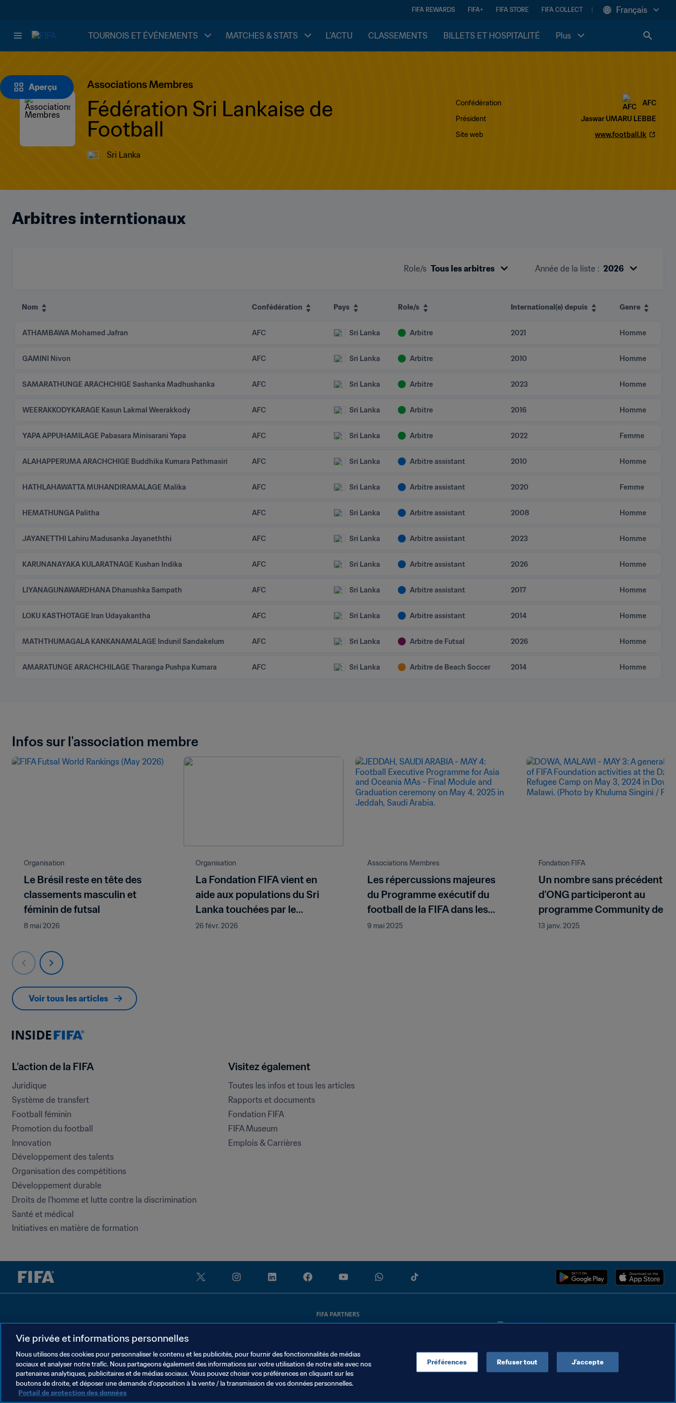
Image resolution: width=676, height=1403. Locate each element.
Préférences (447, 1362)
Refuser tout (517, 1362)
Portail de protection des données (72, 1393)
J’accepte (588, 1362)
